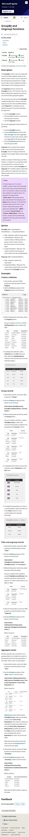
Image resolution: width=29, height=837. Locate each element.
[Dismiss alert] (26, 2)
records (17, 66)
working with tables (19, 173)
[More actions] (26, 21)
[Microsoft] (14, 18)
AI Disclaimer (4, 828)
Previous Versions (15, 828)
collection (18, 323)
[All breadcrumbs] (2, 21)
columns (17, 78)
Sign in (26, 17)
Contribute (4, 830)
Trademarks (4, 834)
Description (6, 40)
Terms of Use (21, 832)
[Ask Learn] (23, 21)
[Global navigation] (1, 17)
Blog (23, 828)
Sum (5, 134)
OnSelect (12, 288)
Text (21, 281)
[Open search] (21, 17)
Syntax (4, 43)
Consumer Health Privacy (8, 832)
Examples (5, 45)
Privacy (11, 830)
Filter (11, 116)
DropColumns (13, 141)
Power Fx (8, 21)
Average (10, 134)
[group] (14, 305)
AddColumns (13, 132)
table (24, 66)
